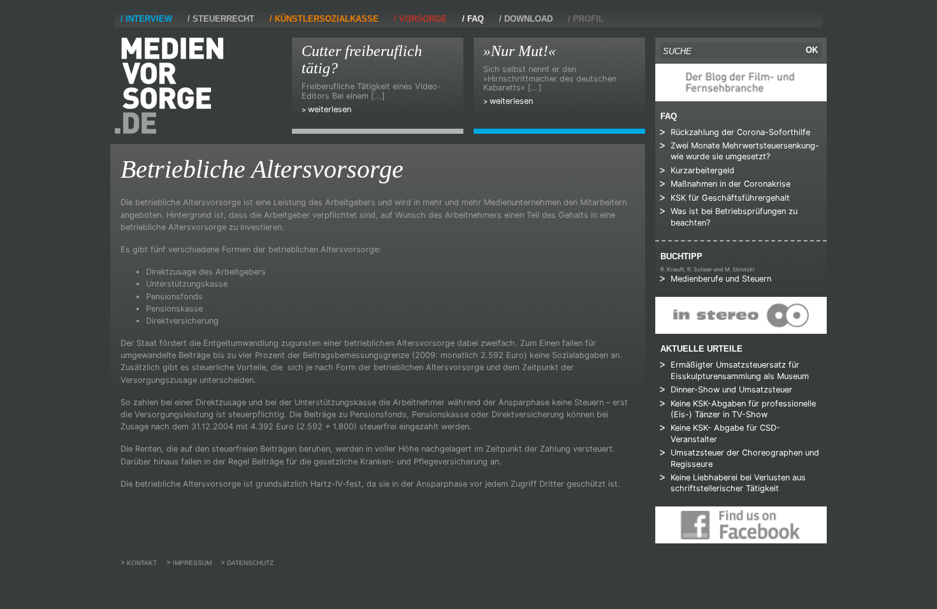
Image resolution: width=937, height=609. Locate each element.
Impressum (192, 562)
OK (812, 50)
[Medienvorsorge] (169, 86)
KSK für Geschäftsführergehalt (730, 198)
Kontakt (142, 562)
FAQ (475, 19)
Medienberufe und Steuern (721, 278)
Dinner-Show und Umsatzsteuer (731, 389)
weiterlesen (329, 109)
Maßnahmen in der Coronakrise (730, 184)
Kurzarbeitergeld (702, 170)
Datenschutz (250, 562)
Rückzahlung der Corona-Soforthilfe (740, 132)
